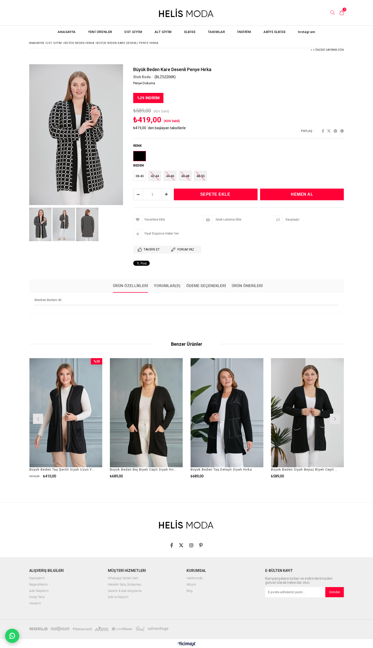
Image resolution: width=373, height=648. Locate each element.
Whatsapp (115, 578)
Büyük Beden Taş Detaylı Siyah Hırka (221, 469)
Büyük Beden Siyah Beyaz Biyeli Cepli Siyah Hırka (304, 469)
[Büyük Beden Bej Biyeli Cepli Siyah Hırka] (146, 413)
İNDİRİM (244, 32)
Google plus (342, 131)
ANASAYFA (66, 32)
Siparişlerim (37, 578)
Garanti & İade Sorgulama (125, 591)
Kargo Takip (37, 597)
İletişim (191, 584)
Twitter (329, 131)
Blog (190, 591)
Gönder (334, 592)
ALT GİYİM (163, 32)
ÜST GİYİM (133, 32)
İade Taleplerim (39, 591)
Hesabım (35, 603)
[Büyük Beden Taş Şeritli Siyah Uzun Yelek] (66, 413)
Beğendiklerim (38, 584)
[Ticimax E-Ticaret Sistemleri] (187, 644)
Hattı (134, 578)
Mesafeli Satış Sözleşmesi (125, 584)
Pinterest (335, 131)
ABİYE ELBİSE (274, 32)
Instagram (306, 32)
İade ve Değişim (118, 597)
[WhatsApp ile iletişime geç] (12, 636)
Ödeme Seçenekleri (206, 286)
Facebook (323, 131)
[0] (342, 13)
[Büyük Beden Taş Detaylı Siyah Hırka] (227, 413)
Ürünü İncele (83, 418)
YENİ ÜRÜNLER (100, 32)
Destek (126, 578)
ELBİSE (189, 32)
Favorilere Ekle (65, 418)
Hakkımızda (194, 578)
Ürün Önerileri (247, 286)
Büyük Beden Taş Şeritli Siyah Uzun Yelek (62, 469)
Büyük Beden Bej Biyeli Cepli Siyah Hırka (143, 469)
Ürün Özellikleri (130, 286)
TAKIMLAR (216, 32)
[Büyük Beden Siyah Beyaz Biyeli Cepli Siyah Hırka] (307, 413)
